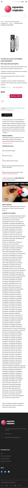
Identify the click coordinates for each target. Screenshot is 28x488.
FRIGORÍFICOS (4, 23)
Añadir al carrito (15, 96)
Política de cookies (5, 458)
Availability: (3, 87)
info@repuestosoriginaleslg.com (12, 437)
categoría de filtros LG (7, 143)
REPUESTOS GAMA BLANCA (12, 21)
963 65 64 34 (8, 433)
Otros (11, 23)
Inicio (2, 21)
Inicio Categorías (17, 108)
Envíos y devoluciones (6, 456)
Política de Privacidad (6, 461)
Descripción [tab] (7, 115)
